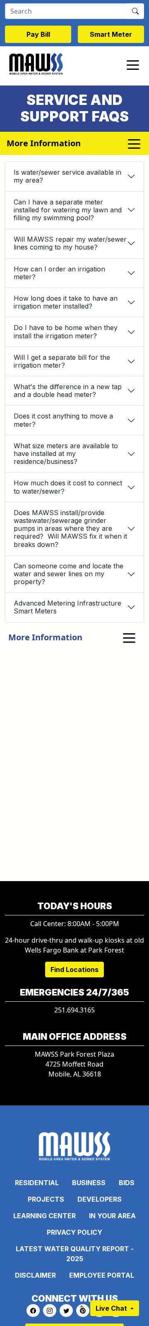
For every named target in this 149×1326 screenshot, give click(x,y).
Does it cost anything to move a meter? (63, 420)
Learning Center (44, 1216)
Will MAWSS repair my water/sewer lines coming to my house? (70, 243)
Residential (37, 1183)
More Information (45, 637)
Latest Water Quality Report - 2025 (75, 1254)
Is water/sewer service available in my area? (67, 176)
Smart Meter (111, 34)
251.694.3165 (74, 1010)
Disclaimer (35, 1275)
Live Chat (112, 1308)
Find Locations (74, 969)
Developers (99, 1199)
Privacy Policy (74, 1232)
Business (89, 1183)
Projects (46, 1199)
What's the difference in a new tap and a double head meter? (68, 391)
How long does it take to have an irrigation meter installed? (66, 302)
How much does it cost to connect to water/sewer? (68, 487)
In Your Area (112, 1216)
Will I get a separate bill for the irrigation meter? (62, 361)
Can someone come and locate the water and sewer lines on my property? (68, 574)
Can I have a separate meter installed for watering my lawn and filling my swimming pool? (68, 210)
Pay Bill (38, 34)
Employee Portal (101, 1275)
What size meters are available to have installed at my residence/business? (66, 454)
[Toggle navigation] (133, 64)
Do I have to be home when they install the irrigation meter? (66, 331)
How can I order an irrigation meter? (59, 273)
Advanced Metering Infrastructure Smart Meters (67, 607)
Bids (127, 1183)
